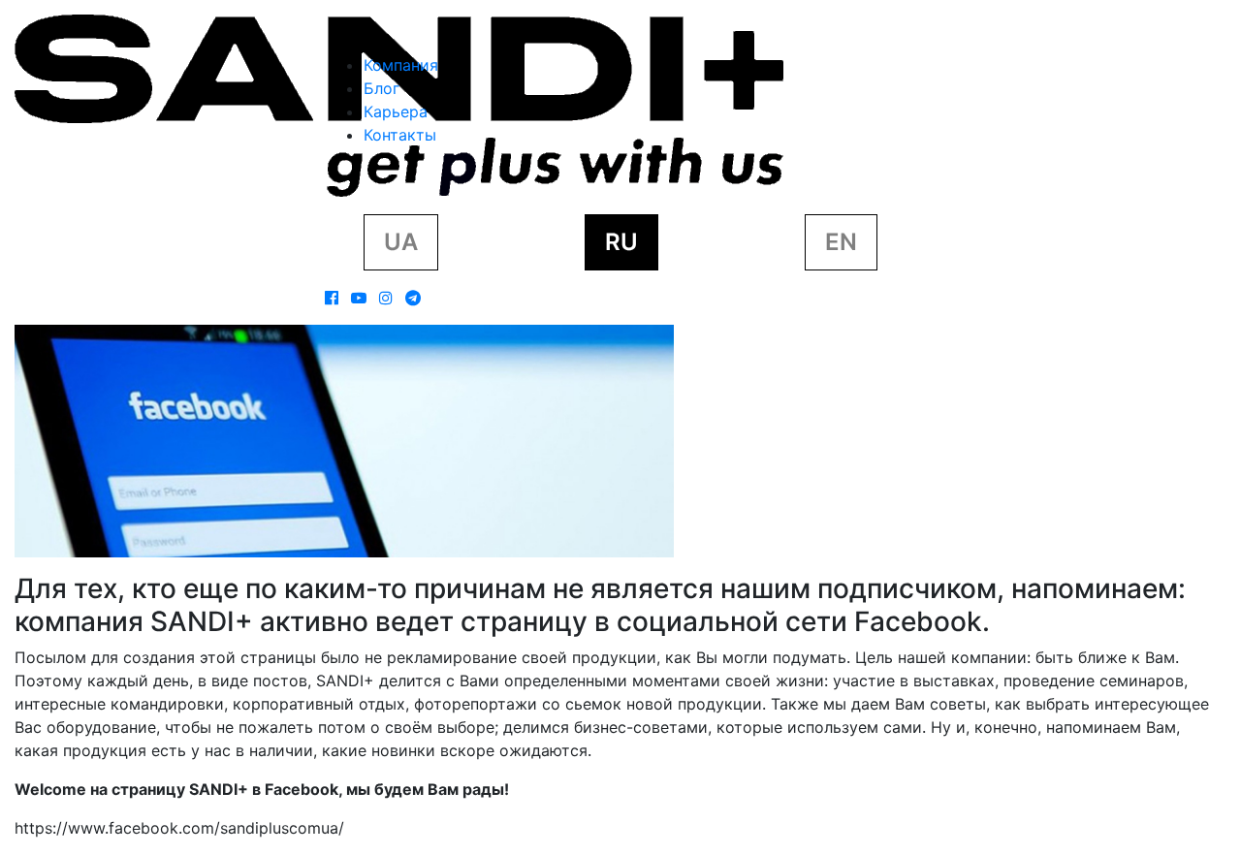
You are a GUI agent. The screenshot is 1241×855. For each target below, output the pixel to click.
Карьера (396, 111)
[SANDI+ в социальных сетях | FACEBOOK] (331, 297)
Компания (401, 65)
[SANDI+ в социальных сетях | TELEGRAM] (413, 297)
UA (401, 242)
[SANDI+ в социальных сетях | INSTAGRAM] (386, 297)
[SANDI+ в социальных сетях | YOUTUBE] (358, 297)
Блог (381, 88)
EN (841, 242)
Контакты (400, 134)
